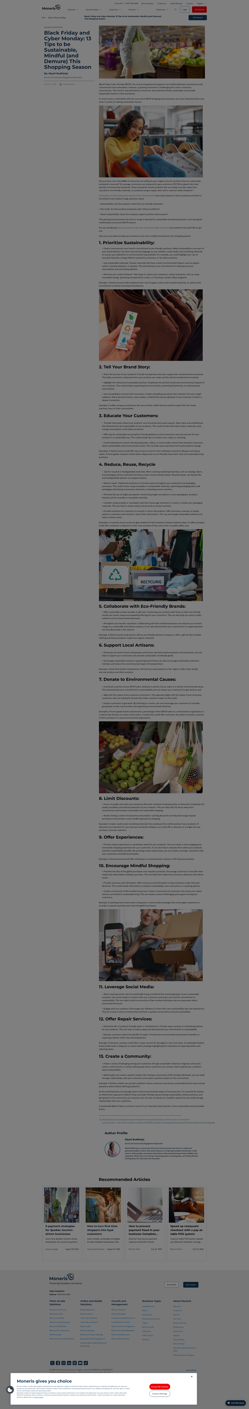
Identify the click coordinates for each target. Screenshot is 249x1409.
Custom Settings (159, 1393)
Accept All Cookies (159, 1386)
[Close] (192, 1376)
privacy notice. (39, 1397)
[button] (10, 1390)
